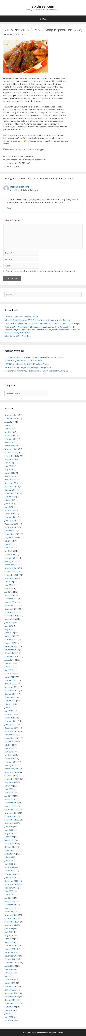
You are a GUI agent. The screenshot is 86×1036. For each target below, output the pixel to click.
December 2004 (11, 911)
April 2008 (9, 836)
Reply (9, 208)
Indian (21, 156)
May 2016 (8, 507)
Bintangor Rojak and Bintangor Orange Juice (31, 367)
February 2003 (11, 986)
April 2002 (9, 1020)
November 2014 (11, 568)
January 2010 (10, 765)
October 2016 (10, 490)
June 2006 (8, 860)
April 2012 (9, 673)
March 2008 (9, 840)
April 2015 (9, 551)
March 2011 (9, 717)
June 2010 (8, 748)
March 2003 (9, 983)
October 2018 (10, 452)
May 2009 (8, 792)
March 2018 (9, 473)
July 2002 (8, 1010)
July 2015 (8, 541)
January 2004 (10, 949)
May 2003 (8, 976)
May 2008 (8, 833)
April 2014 (9, 592)
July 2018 (8, 462)
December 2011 (11, 687)
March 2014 (9, 595)
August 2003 (10, 966)
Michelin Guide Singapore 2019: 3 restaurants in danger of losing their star (37, 320)
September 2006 (11, 850)
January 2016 (10, 520)
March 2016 (9, 513)
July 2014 (8, 581)
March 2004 (9, 942)
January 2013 (10, 643)
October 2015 (10, 530)
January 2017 (10, 479)
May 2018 (8, 469)
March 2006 (9, 870)
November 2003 (11, 955)
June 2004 (8, 932)
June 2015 (8, 544)
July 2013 (8, 622)
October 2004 (10, 918)
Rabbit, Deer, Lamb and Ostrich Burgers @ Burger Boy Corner (37, 357)
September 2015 (11, 534)
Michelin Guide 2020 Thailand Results (21, 316)
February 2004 (11, 945)
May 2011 (8, 711)
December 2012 (11, 646)
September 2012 (11, 656)
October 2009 (10, 775)
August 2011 (10, 700)
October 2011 (10, 694)
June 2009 (8, 789)
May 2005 (8, 894)
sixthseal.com (43, 6)
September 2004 (11, 921)
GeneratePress (57, 1032)
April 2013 (9, 632)
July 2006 (8, 857)
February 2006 (11, 874)
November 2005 (11, 884)
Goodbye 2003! (12, 166)
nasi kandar (40, 159)
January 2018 (10, 476)
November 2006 (11, 843)
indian (21, 159)
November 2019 (11, 415)
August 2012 (10, 660)
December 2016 (11, 483)
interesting (29, 159)
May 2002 (8, 1017)
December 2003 (11, 952)
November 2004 (11, 915)
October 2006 (10, 847)
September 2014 (11, 575)
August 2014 (10, 578)
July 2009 (8, 785)
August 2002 (10, 1006)
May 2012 (8, 670)
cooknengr (9, 370)
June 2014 (8, 585)
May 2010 (8, 751)
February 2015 (11, 558)
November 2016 (11, 486)
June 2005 (8, 891)
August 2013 (10, 619)
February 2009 (11, 802)
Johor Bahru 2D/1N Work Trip (17, 336)
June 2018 (8, 466)
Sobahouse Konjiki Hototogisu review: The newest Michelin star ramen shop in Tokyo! (42, 323)
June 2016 (8, 503)
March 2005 (9, 901)
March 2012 (9, 677)
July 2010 (8, 745)
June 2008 (8, 830)
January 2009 (10, 806)
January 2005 (10, 908)
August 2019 (10, 422)
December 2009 (11, 768)
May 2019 (8, 428)
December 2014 (11, 564)
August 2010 (10, 741)
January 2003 (10, 990)
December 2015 (11, 524)
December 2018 (11, 445)
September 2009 (11, 779)
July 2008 (8, 826)
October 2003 (10, 959)
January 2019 (10, 442)
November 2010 (11, 731)
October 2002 (10, 1000)
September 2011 (11, 697)
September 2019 (11, 418)
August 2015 (10, 537)
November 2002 (11, 996)
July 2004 (8, 928)
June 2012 (8, 666)
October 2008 (10, 816)
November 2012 (11, 649)
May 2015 (8, 547)
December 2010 (11, 728)
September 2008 (11, 819)
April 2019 (9, 432)
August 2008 (10, 823)
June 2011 (8, 707)
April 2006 (9, 867)
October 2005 (10, 887)
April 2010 (9, 755)
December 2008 (11, 809)
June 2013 (8, 626)
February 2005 (11, 904)
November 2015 (11, 527)
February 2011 (11, 721)
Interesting (29, 156)
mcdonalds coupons (19, 187)
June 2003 (8, 972)
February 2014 (11, 598)
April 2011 (9, 714)
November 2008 (11, 813)
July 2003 (8, 969)
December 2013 (11, 605)
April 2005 (9, 898)
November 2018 (11, 449)
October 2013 (10, 612)
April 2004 (9, 938)
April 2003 (9, 979)
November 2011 (11, 690)
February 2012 (11, 680)
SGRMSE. (8, 360)
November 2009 (11, 772)
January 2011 (10, 724)
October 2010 (10, 734)
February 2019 (11, 439)
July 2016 (8, 500)
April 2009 (9, 796)
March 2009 (9, 799)
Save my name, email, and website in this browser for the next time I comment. (40, 271)
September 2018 (11, 456)
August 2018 (10, 459)
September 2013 (11, 615)
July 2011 (8, 704)
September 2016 (11, 493)
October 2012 (10, 653)
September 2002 (11, 1003)
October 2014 (10, 571)
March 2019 (9, 435)
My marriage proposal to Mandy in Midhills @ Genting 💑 (42, 370)
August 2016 (10, 496)
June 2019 (8, 425)
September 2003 (11, 962)
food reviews (11, 159)
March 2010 (9, 758)
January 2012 (10, 683)
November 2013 (11, 609)
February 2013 (11, 639)
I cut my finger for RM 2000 (18, 163)
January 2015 (10, 561)
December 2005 (11, 881)
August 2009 (10, 782)
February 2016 (11, 517)
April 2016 (9, 510)
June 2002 (8, 1013)
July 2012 (8, 663)
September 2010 (11, 738)
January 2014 (10, 602)
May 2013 (8, 629)
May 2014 (8, 588)
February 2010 (11, 762)
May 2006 (8, 864)
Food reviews (11, 156)
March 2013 (9, 636)
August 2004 (10, 925)
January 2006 (10, 877)
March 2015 (9, 554)
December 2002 (11, 993)
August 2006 (10, 853)
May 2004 (8, 935)
